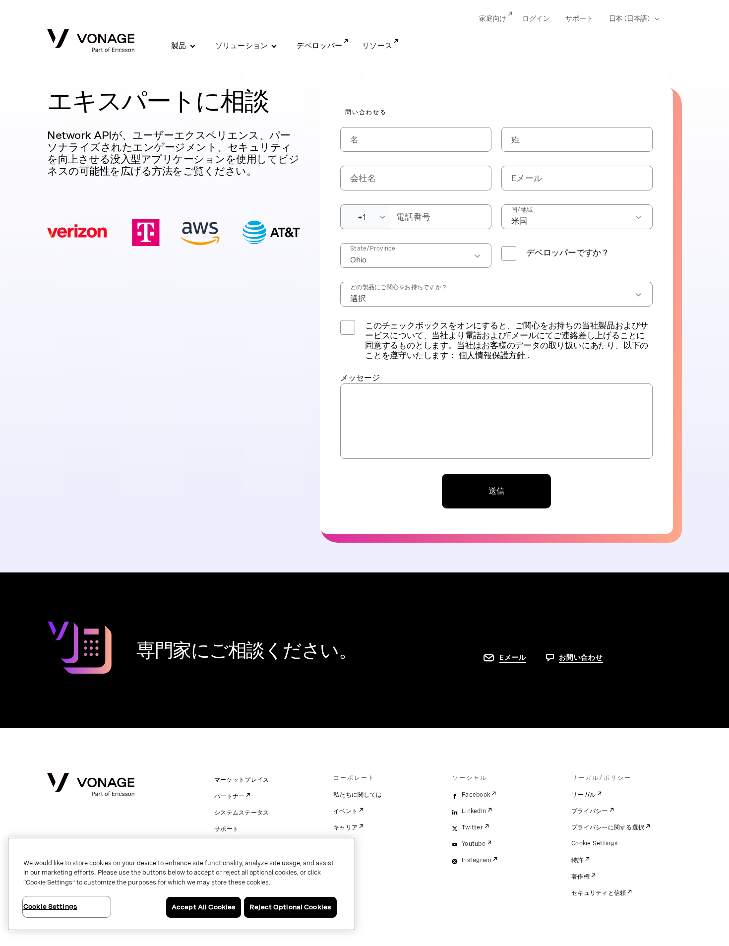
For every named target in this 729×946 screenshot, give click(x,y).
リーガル (583, 794)
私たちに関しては (357, 794)
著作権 (580, 876)
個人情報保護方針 (493, 355)
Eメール (512, 657)
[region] (181, 884)
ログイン (535, 18)
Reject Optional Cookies (290, 907)
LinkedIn (474, 811)
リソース (377, 45)
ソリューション (241, 45)
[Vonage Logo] (90, 41)
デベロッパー (319, 45)
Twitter (472, 827)
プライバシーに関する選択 (607, 827)
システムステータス (241, 812)
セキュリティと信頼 (598, 892)
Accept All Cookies (204, 907)
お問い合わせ (581, 657)
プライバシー (589, 811)
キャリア (345, 827)
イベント (345, 811)
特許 (577, 860)
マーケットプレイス (241, 779)
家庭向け (492, 18)
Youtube (474, 843)
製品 (178, 45)
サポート (579, 18)
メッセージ (360, 377)
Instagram (476, 860)
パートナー (229, 796)
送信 (496, 491)
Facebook (476, 794)
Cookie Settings (594, 843)
